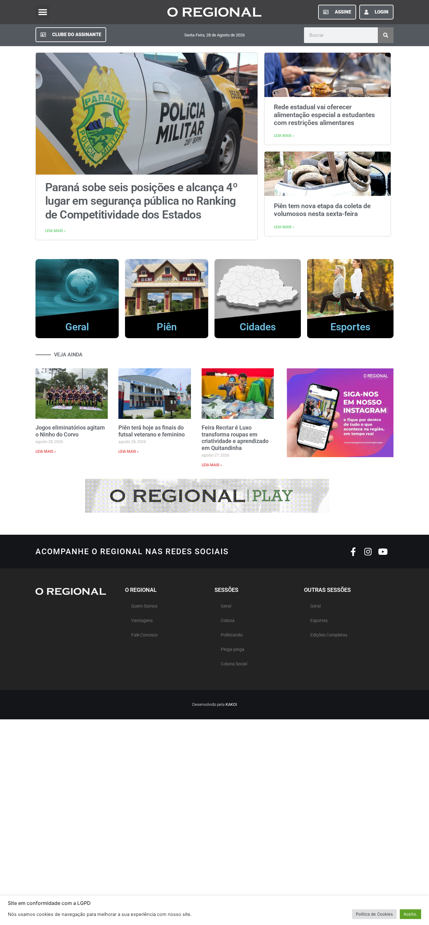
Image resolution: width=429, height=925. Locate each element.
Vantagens (142, 620)
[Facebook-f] (353, 551)
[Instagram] (368, 551)
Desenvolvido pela (214, 704)
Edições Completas (328, 635)
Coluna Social (234, 664)
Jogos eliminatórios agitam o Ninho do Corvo (70, 431)
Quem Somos (144, 606)
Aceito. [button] (410, 914)
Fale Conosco (144, 635)
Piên (167, 327)
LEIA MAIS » (55, 231)
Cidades (258, 327)
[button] (42, 12)
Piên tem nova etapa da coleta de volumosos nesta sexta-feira (322, 210)
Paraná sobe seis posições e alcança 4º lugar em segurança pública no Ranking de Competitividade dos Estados (141, 201)
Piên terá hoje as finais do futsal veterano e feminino (151, 431)
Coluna (228, 620)
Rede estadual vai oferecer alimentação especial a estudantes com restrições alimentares (324, 115)
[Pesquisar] (386, 35)
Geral (77, 327)
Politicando (232, 635)
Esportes (350, 327)
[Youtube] (382, 551)
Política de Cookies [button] (374, 914)
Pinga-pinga (232, 649)
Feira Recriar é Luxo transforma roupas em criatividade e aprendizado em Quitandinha (235, 437)
